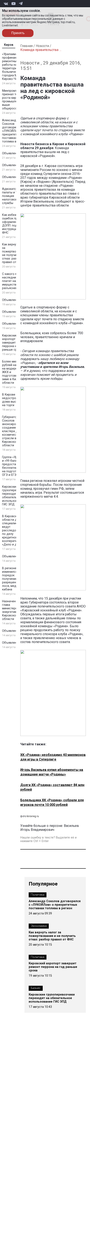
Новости (42, 46)
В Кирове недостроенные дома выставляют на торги (15, 400)
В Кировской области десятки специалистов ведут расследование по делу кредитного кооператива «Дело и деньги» (14, 530)
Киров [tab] (8, 45)
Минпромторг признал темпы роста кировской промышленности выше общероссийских (14, 99)
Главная (26, 46)
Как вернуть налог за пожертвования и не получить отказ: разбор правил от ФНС (15, 253)
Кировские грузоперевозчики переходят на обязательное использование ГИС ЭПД (15, 495)
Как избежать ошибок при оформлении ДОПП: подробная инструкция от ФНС (15, 223)
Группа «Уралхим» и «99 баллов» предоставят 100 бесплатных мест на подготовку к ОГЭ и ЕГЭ (14, 466)
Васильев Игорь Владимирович (49, 828)
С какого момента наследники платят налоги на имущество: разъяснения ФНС (15, 281)
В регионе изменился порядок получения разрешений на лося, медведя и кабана (14, 578)
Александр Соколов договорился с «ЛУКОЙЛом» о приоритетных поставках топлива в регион (14, 131)
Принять (17, 33)
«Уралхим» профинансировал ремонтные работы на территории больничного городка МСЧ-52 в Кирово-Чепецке (15, 66)
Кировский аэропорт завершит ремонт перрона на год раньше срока (14, 342)
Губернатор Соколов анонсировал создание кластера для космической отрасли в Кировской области (11, 431)
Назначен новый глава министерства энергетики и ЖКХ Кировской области (15, 610)
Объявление (11, 153)
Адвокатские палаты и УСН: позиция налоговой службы (12, 196)
